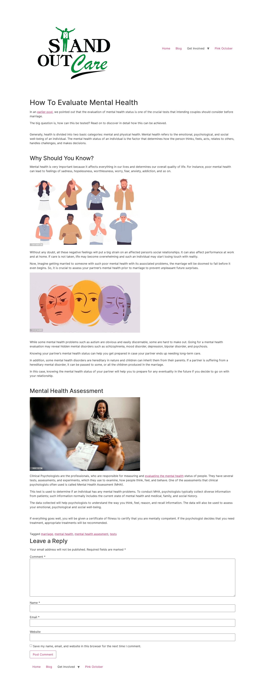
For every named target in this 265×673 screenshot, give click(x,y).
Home (166, 48)
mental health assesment (91, 534)
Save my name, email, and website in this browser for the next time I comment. (87, 646)
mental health (64, 534)
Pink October (224, 48)
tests (113, 534)
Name (35, 602)
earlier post (45, 112)
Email (34, 617)
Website (35, 631)
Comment (37, 556)
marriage (47, 534)
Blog (179, 48)
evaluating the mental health (164, 476)
